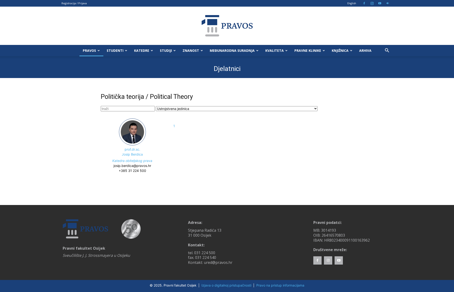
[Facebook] (364, 3)
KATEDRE (141, 50)
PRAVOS (89, 50)
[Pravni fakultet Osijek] (227, 26)
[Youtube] (379, 3)
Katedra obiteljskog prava (132, 161)
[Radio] (387, 3)
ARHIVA (365, 50)
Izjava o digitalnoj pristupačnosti (226, 285)
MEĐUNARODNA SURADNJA (232, 50)
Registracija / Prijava (74, 3)
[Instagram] (371, 3)
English (351, 3)
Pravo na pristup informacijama (280, 285)
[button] (387, 51)
